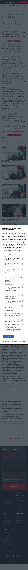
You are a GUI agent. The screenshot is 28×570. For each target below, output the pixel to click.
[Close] (25, 228)
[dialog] (14, 285)
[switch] (22, 259)
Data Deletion (5, 341)
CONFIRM (8, 336)
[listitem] (14, 255)
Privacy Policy (22, 341)
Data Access (14, 341)
